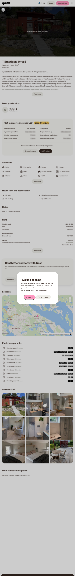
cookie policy (43, 290)
